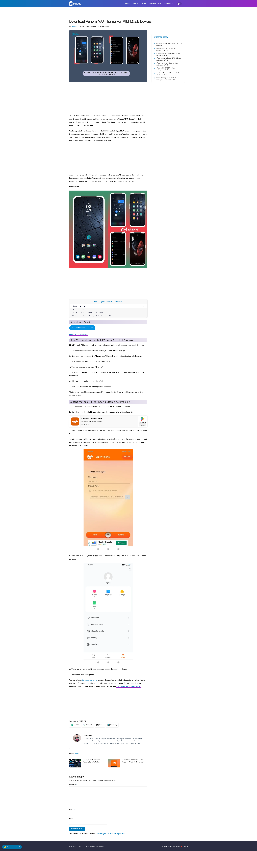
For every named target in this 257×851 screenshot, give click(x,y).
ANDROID (167, 4)
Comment (73, 785)
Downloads (100, 26)
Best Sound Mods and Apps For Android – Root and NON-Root (168, 74)
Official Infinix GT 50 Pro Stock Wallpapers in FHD (165, 69)
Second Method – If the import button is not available (93, 316)
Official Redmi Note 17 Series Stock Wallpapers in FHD (167, 64)
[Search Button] (187, 3)
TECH (143, 4)
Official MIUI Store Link (78, 334)
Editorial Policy (100, 846)
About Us (72, 846)
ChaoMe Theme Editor (91, 418)
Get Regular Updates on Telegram (109, 302)
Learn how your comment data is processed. (111, 834)
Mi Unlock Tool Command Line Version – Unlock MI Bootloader (133, 761)
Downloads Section (79, 310)
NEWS (127, 4)
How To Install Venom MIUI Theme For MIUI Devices (90, 313)
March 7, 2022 (84, 26)
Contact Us (80, 846)
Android (93, 26)
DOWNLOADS (154, 4)
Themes (106, 26)
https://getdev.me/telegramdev (128, 686)
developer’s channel (89, 680)
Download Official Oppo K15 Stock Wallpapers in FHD (166, 49)
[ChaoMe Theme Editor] (75, 421)
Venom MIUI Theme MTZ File (82, 328)
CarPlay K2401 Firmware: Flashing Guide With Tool (91, 761)
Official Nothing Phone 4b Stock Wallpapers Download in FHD (166, 79)
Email (71, 819)
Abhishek (74, 26)
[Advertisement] (128, 13)
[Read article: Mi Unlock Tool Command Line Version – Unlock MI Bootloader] (114, 763)
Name (72, 810)
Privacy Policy (90, 846)
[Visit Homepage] (75, 3)
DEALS (135, 4)
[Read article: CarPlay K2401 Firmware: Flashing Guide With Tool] (75, 763)
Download (143, 422)
